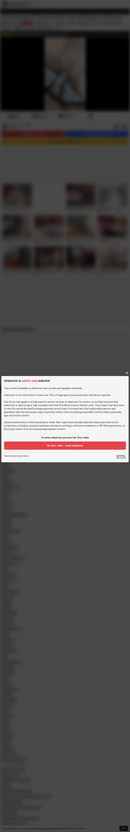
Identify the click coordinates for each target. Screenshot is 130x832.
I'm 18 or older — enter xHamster (65, 445)
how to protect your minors (16, 456)
